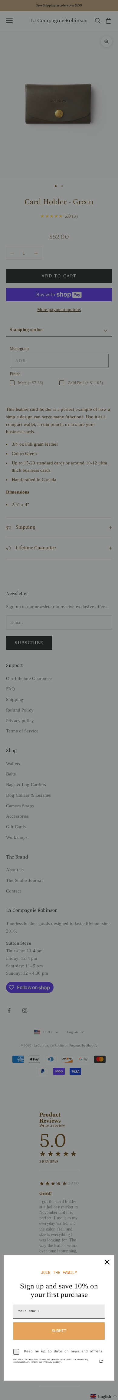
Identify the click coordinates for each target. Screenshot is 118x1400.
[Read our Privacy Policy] (101, 1361)
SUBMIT (59, 1330)
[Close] (107, 1262)
